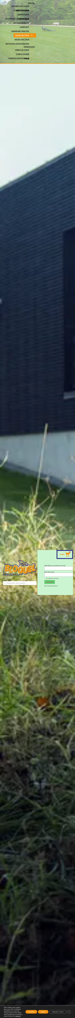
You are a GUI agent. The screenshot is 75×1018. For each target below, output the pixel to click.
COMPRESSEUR (23, 14)
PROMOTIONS (29, 47)
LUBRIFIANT (24, 27)
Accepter (31, 1012)
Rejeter (43, 1012)
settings (17, 1016)
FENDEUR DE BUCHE (21, 23)
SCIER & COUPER (22, 54)
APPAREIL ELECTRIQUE (20, 6)
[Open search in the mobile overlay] (20, 583)
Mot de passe (49, 572)
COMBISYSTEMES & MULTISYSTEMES (21, 10)
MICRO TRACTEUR (22, 39)
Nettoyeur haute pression (17, 44)
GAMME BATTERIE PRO (20, 31)
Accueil (31, 3)
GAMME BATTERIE (22, 35)
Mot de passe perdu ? (51, 586)
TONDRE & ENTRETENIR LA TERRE (18, 58)
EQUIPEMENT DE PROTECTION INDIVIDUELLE (17, 18)
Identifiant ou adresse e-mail (54, 565)
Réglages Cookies (57, 1012)
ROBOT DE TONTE (22, 50)
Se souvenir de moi (52, 578)
